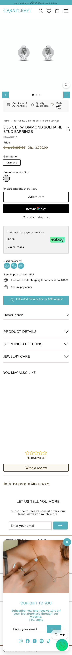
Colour (16, 172)
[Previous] (5, 95)
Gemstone (10, 156)
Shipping (7, 188)
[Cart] (57, 11)
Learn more (16, 246)
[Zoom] (66, 84)
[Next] (66, 95)
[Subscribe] (54, 629)
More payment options (36, 217)
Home (6, 120)
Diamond (11, 162)
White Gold (6, 178)
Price (6, 142)
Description (13, 315)
